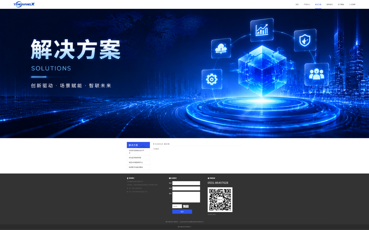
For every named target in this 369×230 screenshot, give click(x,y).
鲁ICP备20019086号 (172, 222)
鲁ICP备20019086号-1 (184, 227)
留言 (170, 193)
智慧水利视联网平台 (136, 162)
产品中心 (307, 4)
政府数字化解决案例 (136, 167)
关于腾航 (341, 4)
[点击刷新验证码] (186, 206)
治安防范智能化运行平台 (136, 151)
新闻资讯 (330, 4)
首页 (297, 4)
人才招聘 (352, 4)
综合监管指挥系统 (135, 158)
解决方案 (318, 4)
